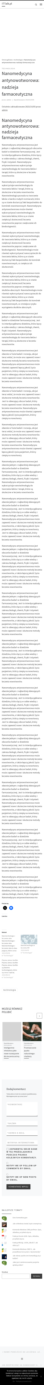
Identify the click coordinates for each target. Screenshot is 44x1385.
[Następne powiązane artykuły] (39, 1015)
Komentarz (14, 1104)
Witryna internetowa (20, 1143)
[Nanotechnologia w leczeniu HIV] (29, 939)
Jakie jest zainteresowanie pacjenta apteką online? (26, 1263)
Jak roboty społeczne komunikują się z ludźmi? (27, 1257)
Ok (14, 1381)
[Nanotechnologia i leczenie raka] (11, 946)
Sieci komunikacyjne (20, 1217)
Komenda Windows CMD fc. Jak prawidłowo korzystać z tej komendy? (26, 1250)
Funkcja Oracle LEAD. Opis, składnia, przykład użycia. (26, 1237)
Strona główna (7, 60)
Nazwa (11, 1123)
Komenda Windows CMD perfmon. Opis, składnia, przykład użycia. (27, 1231)
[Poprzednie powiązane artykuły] (33, 1015)
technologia (18, 60)
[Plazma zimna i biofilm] (11, 969)
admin (9, 100)
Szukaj (5, 1272)
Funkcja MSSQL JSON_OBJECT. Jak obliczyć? (25, 1244)
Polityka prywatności (24, 1381)
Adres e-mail (16, 1133)
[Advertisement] (22, 32)
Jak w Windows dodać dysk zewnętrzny (27, 1223)
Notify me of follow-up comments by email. (21, 1167)
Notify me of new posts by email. (21, 1178)
